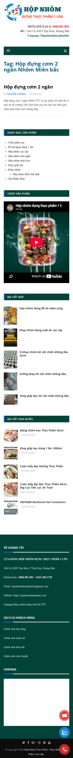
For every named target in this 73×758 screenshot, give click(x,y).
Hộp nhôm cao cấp (18, 151)
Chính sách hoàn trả (14, 638)
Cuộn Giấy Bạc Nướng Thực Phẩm (41, 466)
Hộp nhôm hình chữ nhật (26, 174)
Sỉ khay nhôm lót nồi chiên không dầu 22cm (43, 353)
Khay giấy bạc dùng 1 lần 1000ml (41, 448)
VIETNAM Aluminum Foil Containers (43, 502)
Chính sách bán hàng (15, 629)
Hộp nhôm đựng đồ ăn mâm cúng (41, 308)
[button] (6, 51)
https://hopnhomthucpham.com (29, 595)
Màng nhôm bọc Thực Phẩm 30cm (41, 430)
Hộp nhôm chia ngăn (19, 156)
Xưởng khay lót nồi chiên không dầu (42, 374)
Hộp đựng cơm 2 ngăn (28, 87)
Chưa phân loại (16, 142)
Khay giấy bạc (15, 165)
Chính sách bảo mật (14, 647)
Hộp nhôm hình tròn (19, 160)
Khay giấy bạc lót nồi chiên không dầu (44, 396)
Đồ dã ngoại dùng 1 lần (20, 147)
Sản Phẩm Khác (16, 178)
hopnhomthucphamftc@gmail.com (30, 586)
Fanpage (10, 669)
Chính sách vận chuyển (16, 656)
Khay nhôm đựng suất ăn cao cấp (40, 330)
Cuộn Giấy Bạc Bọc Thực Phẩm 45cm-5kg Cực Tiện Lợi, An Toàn (43, 485)
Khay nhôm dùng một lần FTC (29, 604)
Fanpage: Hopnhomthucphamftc (48, 35)
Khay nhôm (14, 169)
